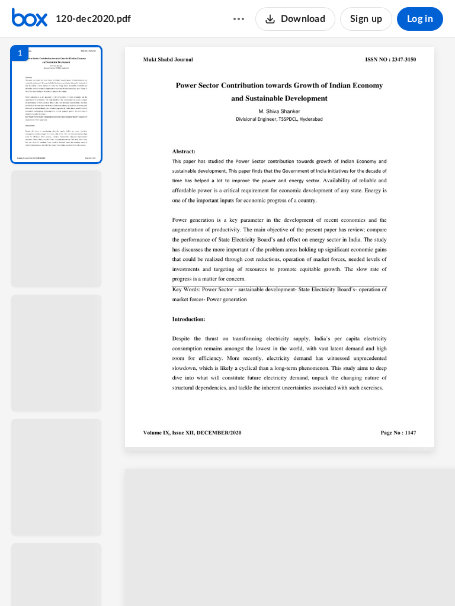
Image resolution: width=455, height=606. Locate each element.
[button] (56, 104)
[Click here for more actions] (239, 19)
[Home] (29, 19)
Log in (420, 19)
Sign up (366, 19)
